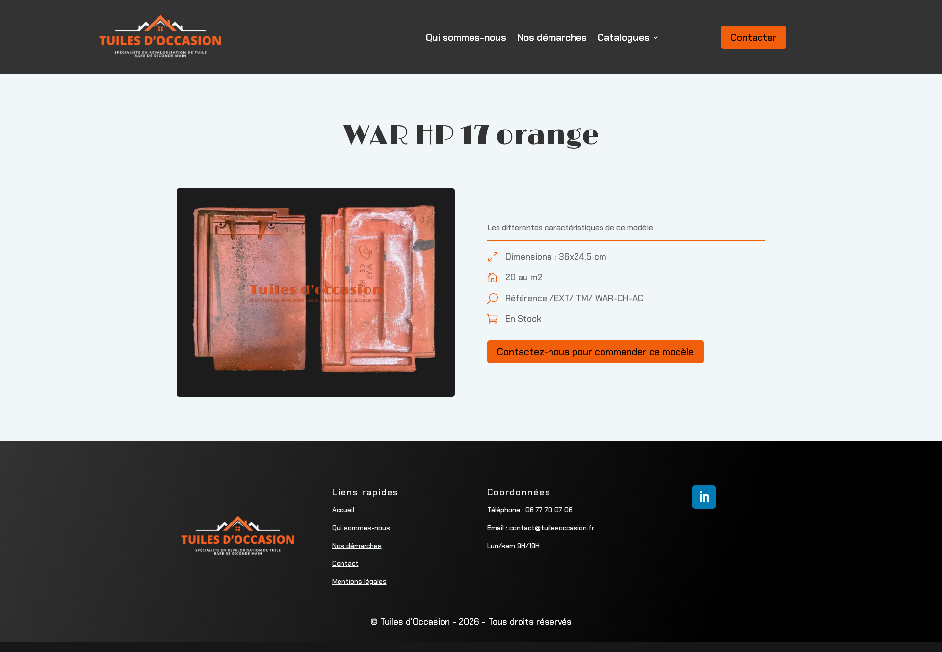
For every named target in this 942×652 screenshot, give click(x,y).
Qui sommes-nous (466, 37)
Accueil (343, 509)
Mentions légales (359, 581)
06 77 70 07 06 (549, 509)
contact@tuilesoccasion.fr (551, 527)
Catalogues (624, 37)
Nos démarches (552, 37)
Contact (345, 563)
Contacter (754, 37)
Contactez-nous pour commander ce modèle (595, 351)
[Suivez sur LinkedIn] (704, 497)
